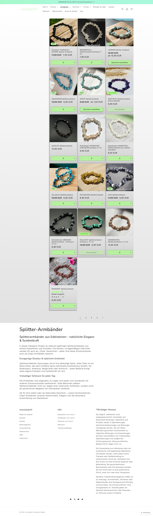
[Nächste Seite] (102, 317)
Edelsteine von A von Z (66, 414)
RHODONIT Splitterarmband (62, 289)
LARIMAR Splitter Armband (118, 50)
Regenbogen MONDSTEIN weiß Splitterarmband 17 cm (91, 147)
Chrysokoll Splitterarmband (62, 195)
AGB (21, 435)
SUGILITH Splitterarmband (62, 146)
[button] (54, 7)
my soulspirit (29, 512)
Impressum (24, 438)
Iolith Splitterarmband (116, 195)
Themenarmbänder (65, 428)
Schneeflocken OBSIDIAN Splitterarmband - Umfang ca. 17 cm (63, 242)
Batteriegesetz (25, 425)
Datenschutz (24, 431)
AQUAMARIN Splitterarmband (63, 99)
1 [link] (80, 318)
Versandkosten (25, 428)
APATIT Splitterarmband (89, 99)
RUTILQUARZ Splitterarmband (91, 195)
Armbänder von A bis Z (66, 418)
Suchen (22, 421)
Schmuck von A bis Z (65, 421)
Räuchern (61, 425)
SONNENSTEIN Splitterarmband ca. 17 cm (118, 241)
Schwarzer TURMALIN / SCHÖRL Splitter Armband (62, 51)
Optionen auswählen (119, 62)
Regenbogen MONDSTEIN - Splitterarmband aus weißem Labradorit (119, 148)
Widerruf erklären (26, 414)
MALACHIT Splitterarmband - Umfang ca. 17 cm (91, 241)
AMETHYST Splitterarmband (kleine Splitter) (119, 100)
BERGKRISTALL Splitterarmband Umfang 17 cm (90, 52)
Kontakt (22, 418)
